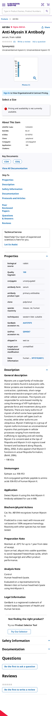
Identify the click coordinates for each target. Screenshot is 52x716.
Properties (7, 179)
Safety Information (12, 189)
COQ (17, 161)
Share (47, 27)
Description (8, 184)
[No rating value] (7, 41)
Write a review (24, 41)
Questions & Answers (7, 217)
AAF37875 (27, 323)
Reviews (6, 223)
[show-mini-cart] (48, 4)
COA (6, 161)
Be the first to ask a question (19, 666)
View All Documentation (14, 168)
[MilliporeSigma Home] (13, 4)
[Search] (47, 11)
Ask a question (39, 41)
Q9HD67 (26, 331)
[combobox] (26, 11)
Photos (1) (26, 85)
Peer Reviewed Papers (7, 208)
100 (24, 272)
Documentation (10, 193)
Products (4, 19)
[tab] (7, 19)
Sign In (7, 93)
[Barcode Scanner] (42, 4)
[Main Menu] (3, 4)
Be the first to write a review (20, 690)
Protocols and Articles (13, 198)
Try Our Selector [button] (19, 631)
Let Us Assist (11, 244)
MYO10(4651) (38, 358)
